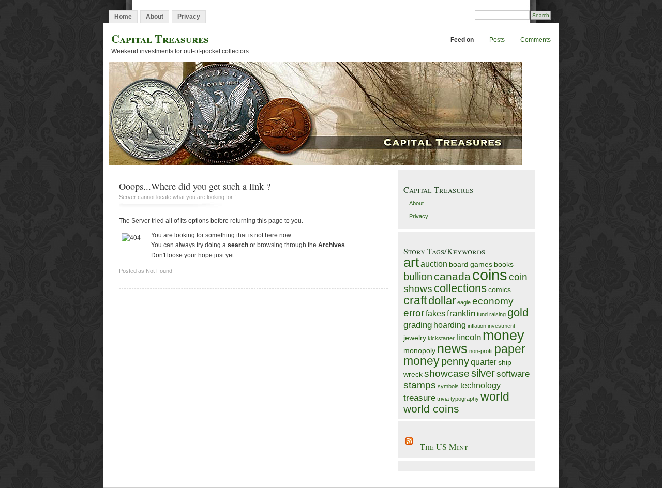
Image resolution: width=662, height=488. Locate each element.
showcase (447, 373)
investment (501, 326)
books (504, 264)
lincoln (468, 337)
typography (464, 398)
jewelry (414, 338)
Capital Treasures (160, 38)
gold (518, 312)
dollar (442, 300)
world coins (431, 409)
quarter (483, 362)
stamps (419, 384)
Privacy (188, 16)
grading (417, 324)
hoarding (449, 325)
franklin (461, 313)
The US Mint (444, 446)
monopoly (419, 351)
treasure (419, 397)
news (452, 348)
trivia (443, 398)
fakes (435, 313)
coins (489, 274)
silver (483, 373)
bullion (417, 276)
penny (455, 361)
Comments (535, 39)
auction (433, 264)
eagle (464, 302)
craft (415, 300)
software (513, 374)
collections (460, 288)
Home (123, 16)
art (411, 262)
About (154, 16)
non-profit (481, 351)
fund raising (491, 314)
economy (493, 301)
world (494, 396)
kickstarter (441, 338)
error (413, 313)
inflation (477, 326)
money (503, 335)
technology (480, 385)
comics (499, 290)
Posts (497, 39)
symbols (448, 386)
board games (470, 264)
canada (452, 276)
